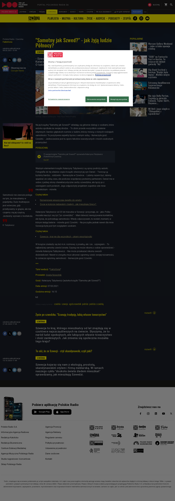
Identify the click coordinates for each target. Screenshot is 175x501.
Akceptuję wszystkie (118, 99)
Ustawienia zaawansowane (59, 99)
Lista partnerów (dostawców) (59, 90)
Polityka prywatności (103, 75)
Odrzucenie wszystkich (96, 99)
